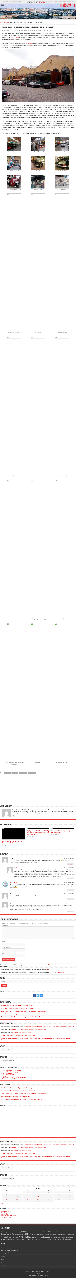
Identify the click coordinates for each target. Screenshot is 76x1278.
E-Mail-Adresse (6, 947)
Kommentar (5, 925)
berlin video (55, 1232)
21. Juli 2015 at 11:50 (69, 867)
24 (48, 1199)
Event (31, 1234)
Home (3, 22)
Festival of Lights (44, 1234)
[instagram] (41, 995)
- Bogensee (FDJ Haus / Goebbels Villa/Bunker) (13, 1077)
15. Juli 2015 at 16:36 (69, 882)
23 (38, 1199)
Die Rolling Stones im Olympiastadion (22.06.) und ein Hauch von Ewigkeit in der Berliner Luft (49, 1026)
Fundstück (4, 1237)
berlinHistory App (6, 1211)
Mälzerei (30, 43)
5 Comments (39, 30)
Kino (42, 1237)
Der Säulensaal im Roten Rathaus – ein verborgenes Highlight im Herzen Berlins (22, 1017)
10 (48, 1194)
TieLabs (48, 1271)
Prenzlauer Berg (41, 1239)
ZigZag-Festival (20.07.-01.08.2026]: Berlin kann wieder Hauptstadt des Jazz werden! (38, 832)
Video (63, 1239)
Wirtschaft (30, 30)
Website (4, 953)
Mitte (67, 1237)
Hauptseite (61, 972)
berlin (23, 1232)
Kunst (53, 1237)
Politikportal (4, 1214)
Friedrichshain (69, 1234)
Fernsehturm (37, 1234)
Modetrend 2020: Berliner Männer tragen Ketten (23, 1035)
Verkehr (25, 30)
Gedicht (10, 1237)
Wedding (68, 1239)
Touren (3, 1259)
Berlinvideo (62, 1232)
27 (6, 1201)
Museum (71, 1237)
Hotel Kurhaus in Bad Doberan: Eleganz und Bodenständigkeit (12, 842)
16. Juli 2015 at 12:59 (69, 893)
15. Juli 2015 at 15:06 (69, 858)
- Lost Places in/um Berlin (8, 1074)
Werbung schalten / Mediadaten (9, 1250)
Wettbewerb (4, 1241)
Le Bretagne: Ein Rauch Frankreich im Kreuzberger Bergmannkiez (18, 1008)
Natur (7, 1239)
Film (51, 1234)
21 (17, 1199)
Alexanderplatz (5, 1232)
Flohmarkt (54, 1234)
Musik (3, 1239)
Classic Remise (15, 37)
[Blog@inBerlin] (38, 9)
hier (48, 969)
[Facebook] (34, 995)
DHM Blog (4, 1213)
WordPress (35, 1271)
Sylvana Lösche (5, 1035)
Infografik (32, 1237)
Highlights (3, 1256)
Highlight (7, 773)
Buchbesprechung (20, 1234)
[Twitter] (38, 995)
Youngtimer (32, 773)
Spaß (7, 22)
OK (48, 2)
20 (6, 1199)
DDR (26, 1234)
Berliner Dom (40, 1232)
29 (27, 1201)
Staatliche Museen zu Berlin (8, 1215)
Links (2, 1262)
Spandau (54, 1239)
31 (48, 1201)
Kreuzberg (47, 1237)
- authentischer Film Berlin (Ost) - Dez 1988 (12, 1072)
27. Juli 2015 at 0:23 (69, 903)
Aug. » (6, 1203)
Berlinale (27, 1232)
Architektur (12, 1232)
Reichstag (49, 1239)
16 (38, 1197)
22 (27, 1199)
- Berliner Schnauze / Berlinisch (9, 1079)
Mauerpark (63, 1237)
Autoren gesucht (5, 1253)
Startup (58, 1239)
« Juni (2, 1203)
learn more (42, 2)
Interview (37, 1237)
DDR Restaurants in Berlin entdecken (21, 1032)
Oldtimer (15, 773)
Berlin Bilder (33, 1232)
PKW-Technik (23, 773)
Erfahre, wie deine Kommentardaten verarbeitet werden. (47, 965)
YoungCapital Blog (6, 1217)
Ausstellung (18, 1232)
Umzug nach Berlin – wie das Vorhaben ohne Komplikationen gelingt (28, 1029)
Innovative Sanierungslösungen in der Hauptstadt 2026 (62, 831)
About (2, 1248)
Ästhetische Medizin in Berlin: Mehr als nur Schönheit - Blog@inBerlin (19, 1038)
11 (59, 1194)
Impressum (4, 1265)
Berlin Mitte (47, 1232)
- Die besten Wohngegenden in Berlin (11, 1070)
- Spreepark (4, 1076)
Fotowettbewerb (61, 1234)
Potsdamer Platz (28, 1239)
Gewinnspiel (15, 1237)
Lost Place (57, 1237)
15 (27, 1197)
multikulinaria (14, 882)
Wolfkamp (6, 30)
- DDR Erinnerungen (6, 1073)
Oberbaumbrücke (18, 1239)
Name (4, 941)
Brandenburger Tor (8, 1234)
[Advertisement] (38, 790)
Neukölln (11, 1239)
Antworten (70, 864)
